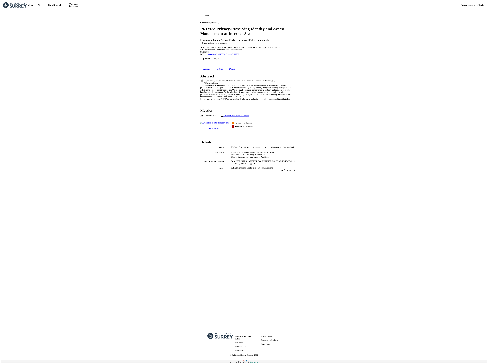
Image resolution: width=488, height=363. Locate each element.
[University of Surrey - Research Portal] (15, 5)
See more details (214, 128)
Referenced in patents (244, 123)
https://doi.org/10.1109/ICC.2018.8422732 (222, 54)
